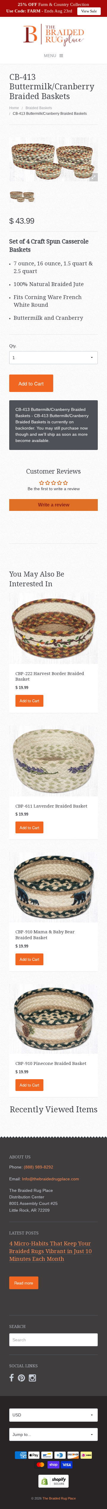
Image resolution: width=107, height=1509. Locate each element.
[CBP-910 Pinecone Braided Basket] (53, 1018)
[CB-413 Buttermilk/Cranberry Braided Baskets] (22, 196)
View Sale (89, 11)
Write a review (53, 504)
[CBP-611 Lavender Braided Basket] (53, 760)
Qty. (13, 345)
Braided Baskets (39, 108)
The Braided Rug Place (59, 1498)
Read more (23, 1283)
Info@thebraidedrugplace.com (50, 1178)
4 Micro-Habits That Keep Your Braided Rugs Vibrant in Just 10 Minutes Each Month (50, 1251)
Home (14, 108)
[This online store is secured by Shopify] (53, 1481)
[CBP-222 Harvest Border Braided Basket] (53, 628)
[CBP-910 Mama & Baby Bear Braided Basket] (53, 887)
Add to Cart (31, 383)
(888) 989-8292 (38, 1167)
